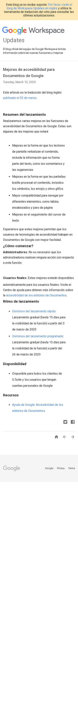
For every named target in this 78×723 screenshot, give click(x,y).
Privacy (61, 468)
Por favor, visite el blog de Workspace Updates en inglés (39, 6)
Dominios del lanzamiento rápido (34, 311)
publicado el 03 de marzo (20, 98)
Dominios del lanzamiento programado (37, 336)
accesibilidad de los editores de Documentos (36, 295)
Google (49, 468)
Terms (71, 468)
